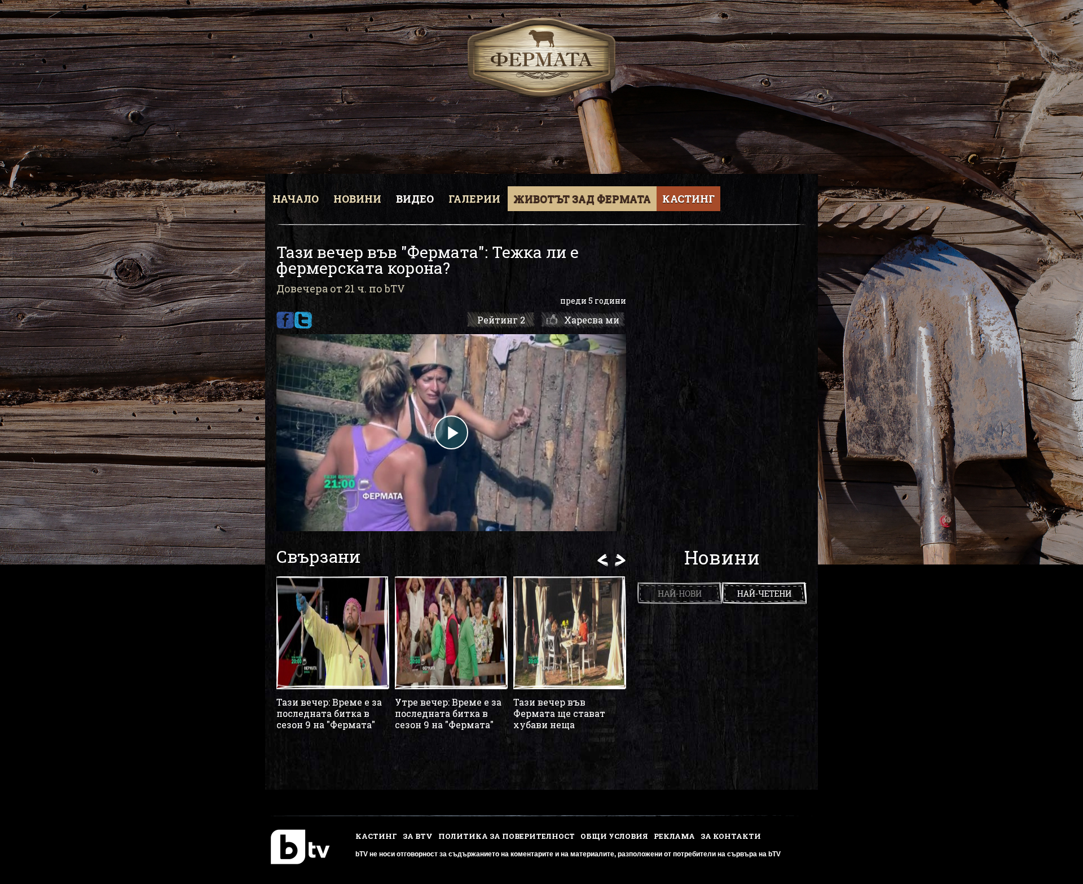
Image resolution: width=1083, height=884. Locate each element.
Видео (415, 198)
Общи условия (614, 836)
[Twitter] (303, 320)
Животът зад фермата (582, 198)
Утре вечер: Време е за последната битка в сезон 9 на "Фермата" (448, 713)
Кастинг (688, 198)
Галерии (474, 198)
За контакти (731, 836)
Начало (295, 198)
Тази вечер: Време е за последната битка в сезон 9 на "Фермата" (329, 713)
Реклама (674, 836)
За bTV (418, 836)
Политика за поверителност (506, 836)
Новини (357, 198)
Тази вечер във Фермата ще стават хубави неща (559, 713)
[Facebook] (285, 320)
